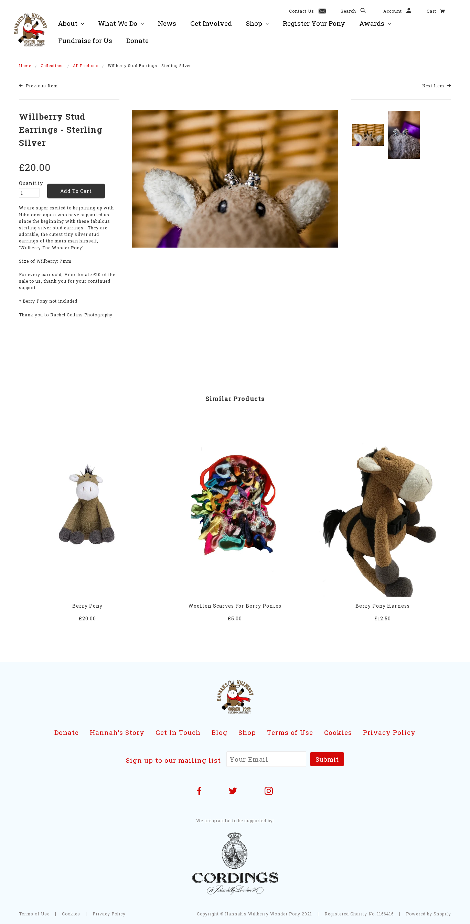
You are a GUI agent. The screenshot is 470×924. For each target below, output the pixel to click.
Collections (52, 65)
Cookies (338, 732)
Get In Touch (178, 732)
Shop (247, 732)
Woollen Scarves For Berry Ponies (234, 605)
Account (393, 11)
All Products (85, 65)
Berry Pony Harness (382, 605)
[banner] (30, 29)
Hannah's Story (117, 732)
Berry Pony (87, 605)
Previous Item (41, 85)
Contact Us (301, 11)
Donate (66, 732)
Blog (219, 732)
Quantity (29, 183)
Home (25, 65)
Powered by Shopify (428, 913)
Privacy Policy (389, 732)
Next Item (434, 85)
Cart (432, 11)
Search (349, 11)
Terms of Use (290, 732)
